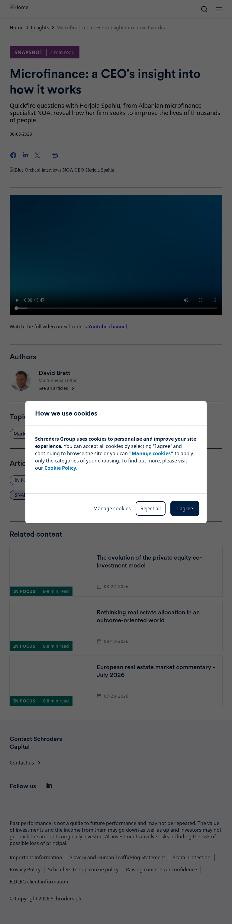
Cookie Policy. (61, 468)
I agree (185, 508)
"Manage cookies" (151, 453)
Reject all (150, 508)
